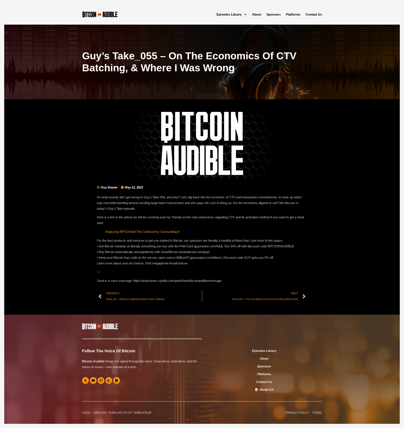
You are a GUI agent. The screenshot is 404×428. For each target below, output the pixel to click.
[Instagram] (101, 380)
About (256, 14)
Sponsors (273, 14)
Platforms (293, 14)
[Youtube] (93, 380)
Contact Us (314, 14)
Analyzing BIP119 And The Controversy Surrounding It (142, 231)
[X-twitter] (85, 380)
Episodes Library (229, 14)
